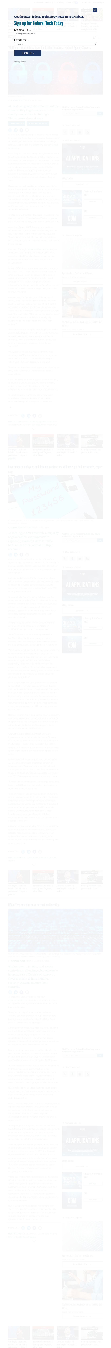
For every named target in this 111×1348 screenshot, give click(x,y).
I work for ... (21, 40)
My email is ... (22, 30)
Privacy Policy (20, 61)
